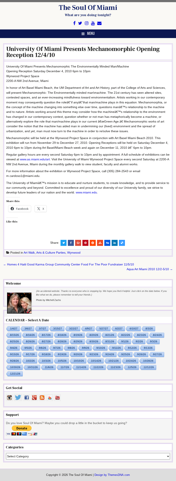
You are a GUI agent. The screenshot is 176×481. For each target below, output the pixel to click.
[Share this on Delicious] (122, 243)
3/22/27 (73, 328)
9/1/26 (125, 341)
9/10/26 (100, 347)
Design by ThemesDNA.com (112, 474)
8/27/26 (46, 341)
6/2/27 (119, 328)
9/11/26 (116, 347)
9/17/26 (30, 354)
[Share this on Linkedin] (115, 243)
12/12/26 (149, 367)
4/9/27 (88, 328)
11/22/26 (98, 367)
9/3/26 (153, 341)
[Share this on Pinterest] (85, 243)
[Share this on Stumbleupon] (100, 243)
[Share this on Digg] (107, 243)
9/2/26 (139, 341)
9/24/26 (109, 354)
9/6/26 (42, 347)
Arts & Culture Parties (50, 252)
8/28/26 (62, 341)
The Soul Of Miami (88, 7)
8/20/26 (94, 335)
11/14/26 (81, 367)
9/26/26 (141, 354)
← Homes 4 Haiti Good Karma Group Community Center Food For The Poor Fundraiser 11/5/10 (68, 264)
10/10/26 (79, 360)
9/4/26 (13, 347)
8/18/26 (62, 335)
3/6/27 (28, 328)
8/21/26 (109, 335)
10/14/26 (96, 360)
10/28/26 (148, 360)
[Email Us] (99, 23)
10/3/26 (46, 360)
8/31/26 (109, 341)
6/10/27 (134, 328)
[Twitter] (80, 23)
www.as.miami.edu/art (35, 159)
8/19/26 (78, 335)
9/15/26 (14, 354)
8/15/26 (14, 335)
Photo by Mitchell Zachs (48, 300)
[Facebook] (74, 23)
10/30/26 (15, 367)
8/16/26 (30, 335)
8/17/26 (46, 335)
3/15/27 (57, 328)
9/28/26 (14, 360)
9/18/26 (46, 354)
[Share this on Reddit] (93, 243)
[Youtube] (93, 23)
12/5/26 (132, 367)
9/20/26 (78, 354)
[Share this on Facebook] (71, 243)
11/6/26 (49, 367)
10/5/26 (62, 360)
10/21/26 (113, 360)
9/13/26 (148, 347)
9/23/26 (94, 354)
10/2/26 (30, 360)
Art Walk (29, 252)
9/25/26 (125, 354)
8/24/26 (157, 335)
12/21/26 (15, 373)
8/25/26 (14, 341)
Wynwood (73, 252)
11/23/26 (116, 367)
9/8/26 (71, 347)
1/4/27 (13, 328)
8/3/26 (149, 328)
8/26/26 (30, 341)
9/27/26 (157, 354)
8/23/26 (141, 335)
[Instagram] (86, 23)
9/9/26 (85, 347)
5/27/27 (103, 328)
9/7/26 (57, 347)
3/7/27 (42, 328)
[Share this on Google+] (78, 243)
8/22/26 (125, 335)
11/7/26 (65, 367)
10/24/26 (131, 360)
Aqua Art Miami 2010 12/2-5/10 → (150, 269)
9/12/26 (132, 347)
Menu (91, 33)
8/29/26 (78, 341)
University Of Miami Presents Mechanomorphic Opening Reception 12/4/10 (83, 52)
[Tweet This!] (64, 243)
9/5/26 (28, 347)
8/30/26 (94, 341)
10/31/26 (32, 367)
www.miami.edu (86, 192)
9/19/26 (62, 354)
